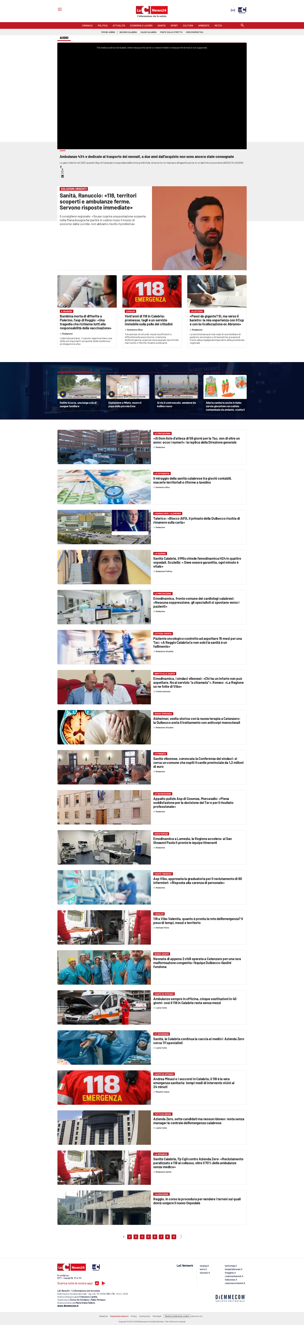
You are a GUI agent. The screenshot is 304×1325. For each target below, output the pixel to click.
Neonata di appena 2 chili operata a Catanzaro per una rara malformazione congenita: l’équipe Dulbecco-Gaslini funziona (197, 963)
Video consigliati (75, 369)
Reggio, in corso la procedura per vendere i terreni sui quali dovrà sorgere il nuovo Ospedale (197, 1201)
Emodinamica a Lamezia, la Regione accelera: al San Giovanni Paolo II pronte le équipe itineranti (192, 840)
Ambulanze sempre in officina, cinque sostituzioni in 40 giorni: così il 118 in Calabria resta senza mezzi (195, 1001)
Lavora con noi (196, 1316)
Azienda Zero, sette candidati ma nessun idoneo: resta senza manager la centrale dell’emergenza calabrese (198, 1121)
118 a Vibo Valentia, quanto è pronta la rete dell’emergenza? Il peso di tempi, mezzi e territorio (198, 921)
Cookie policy (144, 1316)
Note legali (157, 1316)
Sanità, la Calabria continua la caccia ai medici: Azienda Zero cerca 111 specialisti (198, 1041)
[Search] (242, 25)
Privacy (134, 1316)
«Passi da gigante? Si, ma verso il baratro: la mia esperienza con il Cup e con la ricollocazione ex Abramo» (217, 320)
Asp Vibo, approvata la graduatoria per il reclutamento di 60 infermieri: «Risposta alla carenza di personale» (197, 881)
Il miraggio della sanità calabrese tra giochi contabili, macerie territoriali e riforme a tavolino (192, 480)
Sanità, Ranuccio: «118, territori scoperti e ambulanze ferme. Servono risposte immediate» (98, 201)
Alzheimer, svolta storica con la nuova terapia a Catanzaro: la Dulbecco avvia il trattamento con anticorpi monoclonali (196, 720)
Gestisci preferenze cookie (177, 1316)
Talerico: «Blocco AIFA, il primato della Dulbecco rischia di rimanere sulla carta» (196, 520)
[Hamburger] (59, 10)
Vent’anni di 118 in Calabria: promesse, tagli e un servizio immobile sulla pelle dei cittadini (149, 320)
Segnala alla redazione (119, 1316)
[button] (61, 167)
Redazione (103, 1316)
